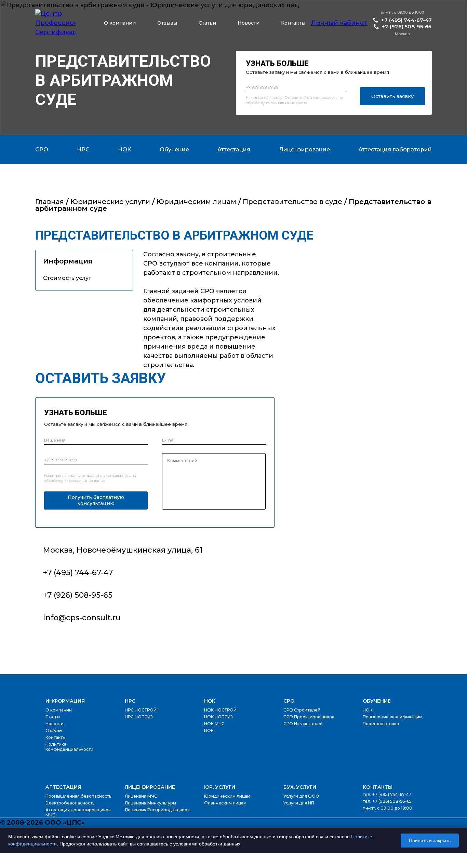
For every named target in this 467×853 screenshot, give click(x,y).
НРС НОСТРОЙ (141, 710)
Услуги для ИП (298, 802)
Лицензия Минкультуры (150, 802)
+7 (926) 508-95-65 (406, 26)
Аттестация (63, 787)
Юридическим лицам (196, 202)
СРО (288, 701)
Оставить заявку (392, 96)
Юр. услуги (219, 787)
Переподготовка (381, 723)
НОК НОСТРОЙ (220, 710)
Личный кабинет (339, 23)
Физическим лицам (225, 802)
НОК (209, 701)
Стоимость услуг (67, 278)
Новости (248, 23)
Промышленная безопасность (78, 796)
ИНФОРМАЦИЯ (65, 701)
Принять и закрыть (430, 840)
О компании (120, 23)
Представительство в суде (292, 202)
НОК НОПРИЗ (218, 716)
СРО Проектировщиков (308, 716)
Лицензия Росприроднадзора (157, 809)
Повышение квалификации (392, 716)
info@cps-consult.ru (82, 617)
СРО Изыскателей (303, 723)
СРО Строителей (301, 710)
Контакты (293, 23)
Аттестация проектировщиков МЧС (78, 812)
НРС (130, 701)
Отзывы (167, 23)
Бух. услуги (299, 787)
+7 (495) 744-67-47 (406, 20)
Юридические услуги (110, 202)
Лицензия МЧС (141, 796)
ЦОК (209, 730)
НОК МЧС (214, 723)
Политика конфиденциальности (69, 747)
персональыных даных (286, 102)
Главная (49, 202)
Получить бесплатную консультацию (96, 500)
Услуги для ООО (301, 796)
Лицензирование (150, 787)
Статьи (207, 23)
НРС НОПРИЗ (139, 716)
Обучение (377, 701)
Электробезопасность (69, 802)
